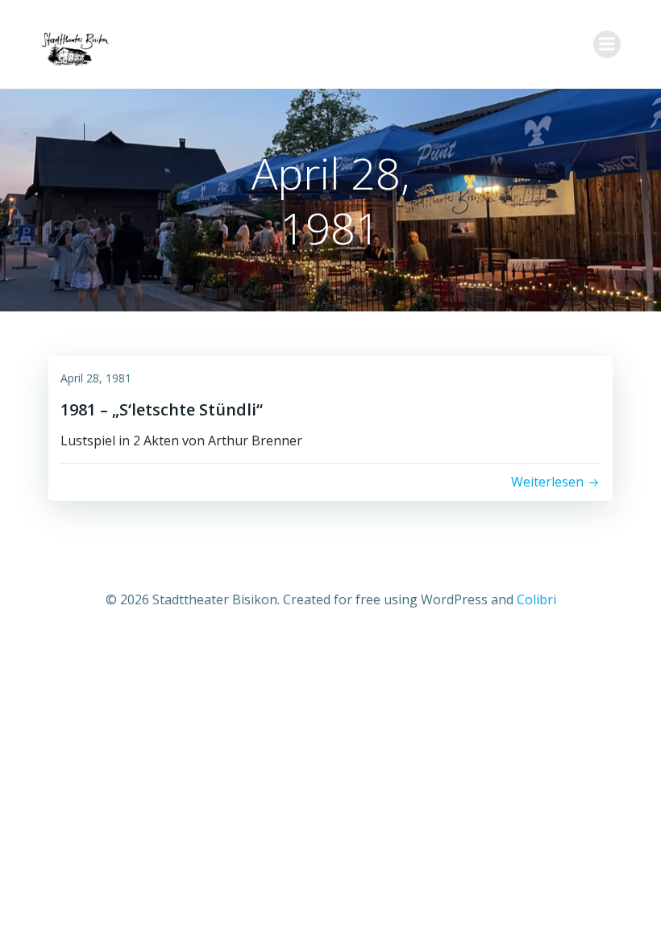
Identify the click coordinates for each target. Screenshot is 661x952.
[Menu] (607, 44)
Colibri (536, 599)
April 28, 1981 (95, 378)
